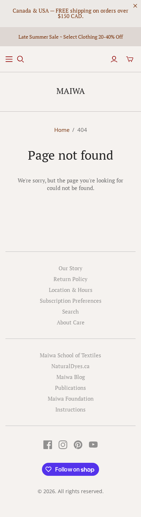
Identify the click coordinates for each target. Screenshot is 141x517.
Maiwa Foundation (71, 398)
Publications (70, 387)
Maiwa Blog (70, 376)
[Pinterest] (78, 444)
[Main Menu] (9, 59)
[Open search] (20, 59)
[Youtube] (93, 444)
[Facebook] (47, 444)
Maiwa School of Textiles (70, 355)
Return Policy (70, 279)
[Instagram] (63, 444)
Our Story (70, 268)
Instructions (70, 409)
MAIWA (70, 90)
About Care (71, 322)
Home (61, 129)
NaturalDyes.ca (70, 366)
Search (70, 311)
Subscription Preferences (71, 300)
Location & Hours (71, 289)
